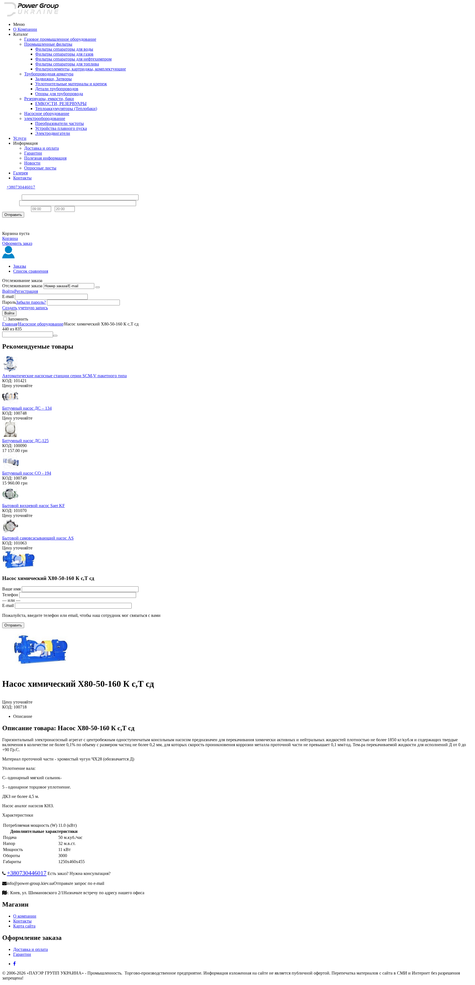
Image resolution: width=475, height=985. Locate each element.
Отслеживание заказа (22, 285)
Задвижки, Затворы (53, 78)
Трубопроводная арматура (48, 74)
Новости (32, 163)
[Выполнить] (97, 287)
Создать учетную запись (25, 307)
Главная (9, 324)
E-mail (8, 296)
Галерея (20, 173)
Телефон (10, 203)
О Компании (25, 29)
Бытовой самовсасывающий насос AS (38, 538)
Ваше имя (11, 197)
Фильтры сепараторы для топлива (67, 64)
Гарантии (33, 153)
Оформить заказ (17, 243)
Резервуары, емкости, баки (49, 98)
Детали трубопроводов (56, 88)
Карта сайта (24, 926)
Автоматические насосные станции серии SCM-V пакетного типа (64, 375)
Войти (8, 291)
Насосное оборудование (46, 113)
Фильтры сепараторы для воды (64, 49)
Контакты (22, 178)
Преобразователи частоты (59, 123)
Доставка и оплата (41, 148)
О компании (24, 916)
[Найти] (55, 335)
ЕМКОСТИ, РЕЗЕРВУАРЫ (61, 103)
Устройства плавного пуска (61, 128)
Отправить (13, 215)
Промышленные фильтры (48, 44)
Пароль (9, 302)
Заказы (19, 266)
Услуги (19, 138)
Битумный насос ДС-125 (25, 440)
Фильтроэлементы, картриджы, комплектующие (80, 69)
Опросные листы (40, 168)
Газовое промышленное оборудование (60, 39)
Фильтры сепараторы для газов (64, 54)
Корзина (10, 238)
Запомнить (18, 319)
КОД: (7, 380)
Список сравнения (30, 271)
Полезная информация (45, 158)
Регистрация (26, 291)
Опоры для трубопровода (59, 93)
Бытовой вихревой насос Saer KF (33, 505)
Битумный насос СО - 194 (26, 473)
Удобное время (16, 208)
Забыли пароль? (31, 302)
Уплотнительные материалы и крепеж (71, 83)
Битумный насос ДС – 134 (27, 408)
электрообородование (44, 118)
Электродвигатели (52, 133)
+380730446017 (21, 187)
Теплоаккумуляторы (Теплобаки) (66, 108)
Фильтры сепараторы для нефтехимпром (73, 59)
